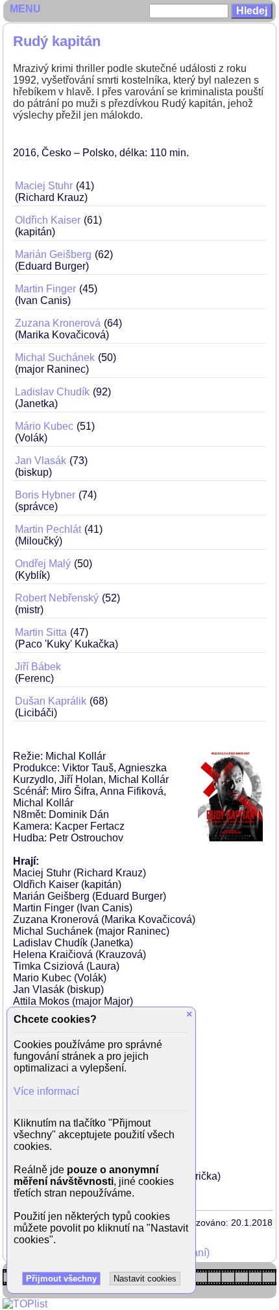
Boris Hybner (45, 494)
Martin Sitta (41, 632)
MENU (25, 8)
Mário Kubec (44, 426)
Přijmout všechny (61, 1278)
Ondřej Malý (43, 563)
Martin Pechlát (48, 529)
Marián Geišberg (53, 254)
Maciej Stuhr (44, 185)
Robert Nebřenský (57, 597)
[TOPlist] (25, 1303)
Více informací (46, 1091)
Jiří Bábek (38, 666)
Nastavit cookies (145, 1278)
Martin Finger (45, 288)
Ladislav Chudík (52, 391)
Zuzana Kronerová (58, 323)
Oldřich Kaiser (47, 220)
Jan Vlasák (40, 460)
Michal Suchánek (55, 357)
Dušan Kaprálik (50, 701)
